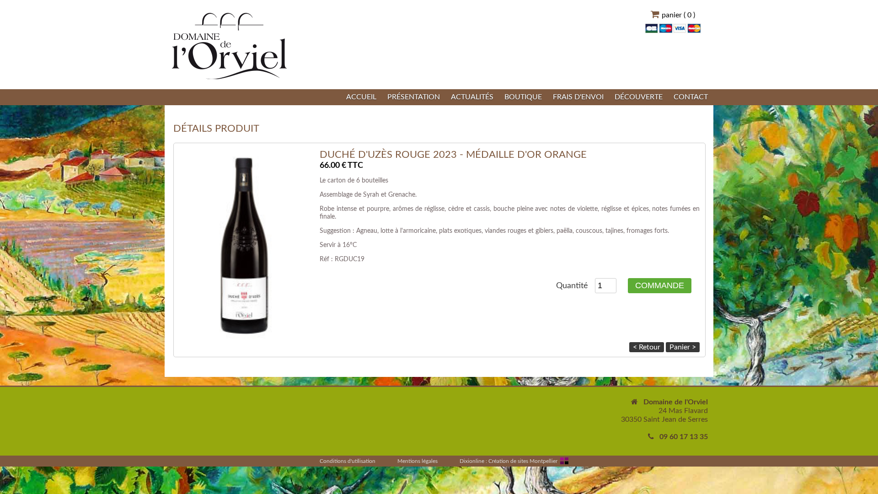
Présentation (413, 97)
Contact (691, 97)
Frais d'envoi (578, 97)
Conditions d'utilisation (347, 461)
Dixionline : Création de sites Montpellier (508, 461)
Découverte (639, 97)
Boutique (523, 97)
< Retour (646, 347)
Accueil (361, 97)
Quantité (573, 286)
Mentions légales (417, 461)
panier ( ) (678, 15)
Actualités (472, 97)
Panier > (682, 347)
